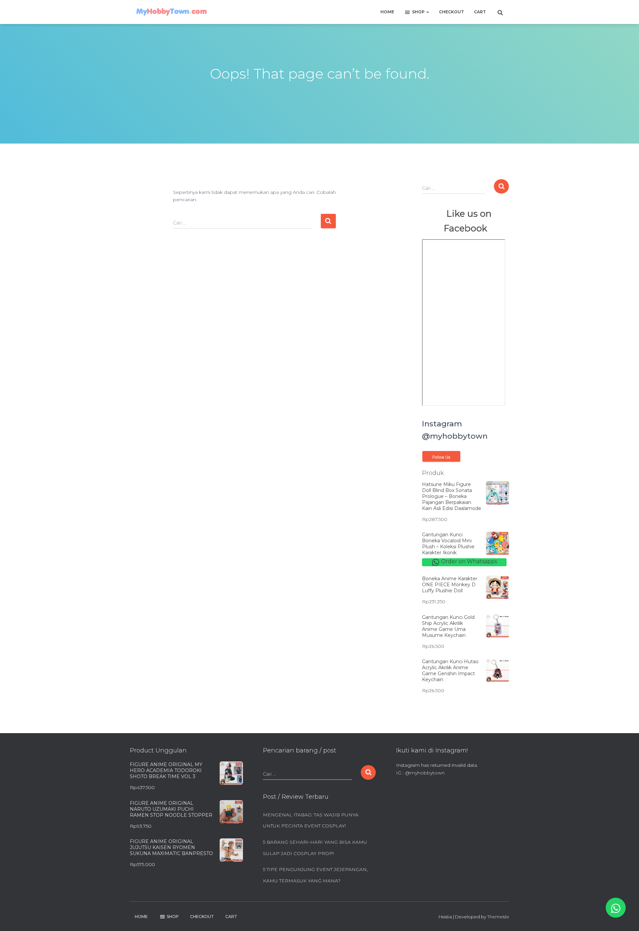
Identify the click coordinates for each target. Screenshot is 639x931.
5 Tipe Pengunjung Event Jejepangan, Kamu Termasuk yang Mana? (315, 875)
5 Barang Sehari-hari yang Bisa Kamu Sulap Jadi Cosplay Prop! (315, 847)
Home (387, 11)
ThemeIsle (498, 916)
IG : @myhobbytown (420, 773)
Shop (419, 11)
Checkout (451, 11)
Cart (480, 11)
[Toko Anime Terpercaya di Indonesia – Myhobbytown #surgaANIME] (171, 12)
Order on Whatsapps (468, 561)
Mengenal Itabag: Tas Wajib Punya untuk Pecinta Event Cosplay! (310, 820)
